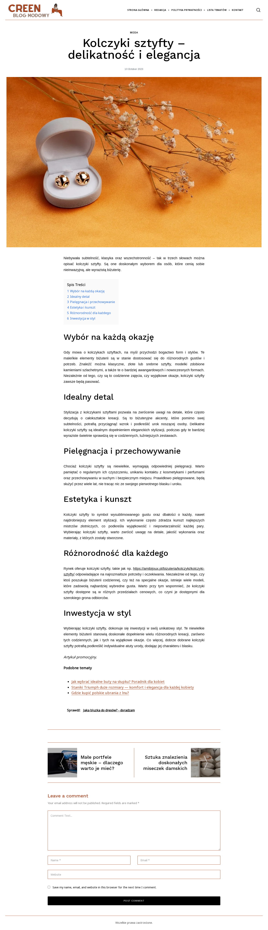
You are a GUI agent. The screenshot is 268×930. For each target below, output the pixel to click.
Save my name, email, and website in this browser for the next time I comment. (104, 887)
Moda (134, 32)
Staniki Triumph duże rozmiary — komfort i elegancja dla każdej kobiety (132, 687)
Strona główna (138, 9)
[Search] (258, 10)
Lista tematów (217, 9)
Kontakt (237, 9)
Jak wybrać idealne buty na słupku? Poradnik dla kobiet (118, 681)
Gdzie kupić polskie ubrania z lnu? (100, 692)
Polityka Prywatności (186, 9)
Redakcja (160, 9)
